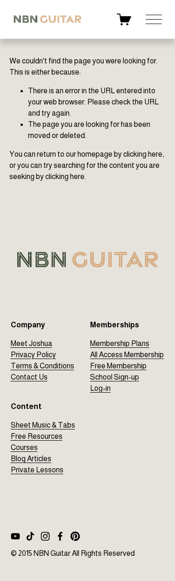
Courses (24, 447)
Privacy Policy (33, 355)
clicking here (142, 154)
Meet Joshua (31, 343)
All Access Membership (127, 355)
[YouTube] (15, 536)
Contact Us (29, 377)
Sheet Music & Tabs (43, 425)
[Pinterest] (75, 536)
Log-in (100, 388)
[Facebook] (60, 536)
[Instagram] (45, 536)
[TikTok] (30, 536)
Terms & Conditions (42, 366)
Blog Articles (31, 459)
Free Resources (37, 436)
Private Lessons (37, 470)
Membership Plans (119, 343)
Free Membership (118, 366)
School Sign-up (114, 377)
